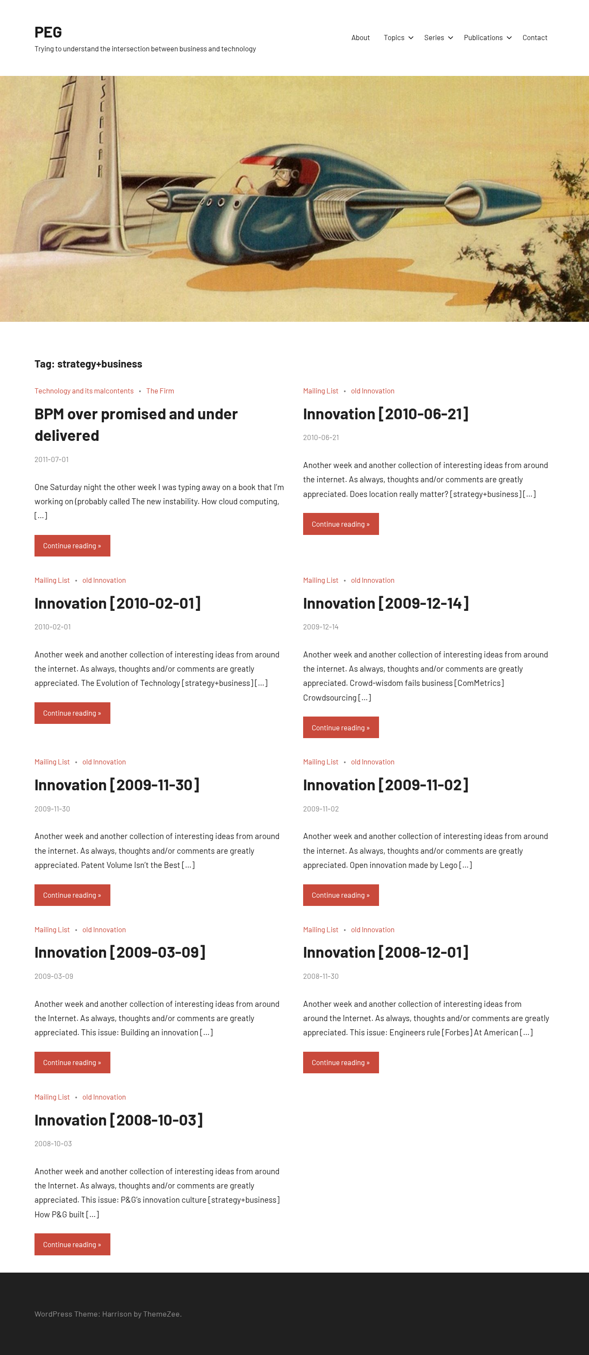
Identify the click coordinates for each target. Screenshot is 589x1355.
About (360, 37)
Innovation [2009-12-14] (386, 602)
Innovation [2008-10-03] (118, 1119)
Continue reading (69, 545)
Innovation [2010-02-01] (117, 602)
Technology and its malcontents (84, 390)
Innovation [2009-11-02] (385, 784)
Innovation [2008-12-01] (385, 951)
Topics (394, 37)
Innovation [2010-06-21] (385, 413)
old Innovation (373, 390)
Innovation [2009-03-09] (119, 951)
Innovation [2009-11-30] (116, 784)
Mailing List (320, 390)
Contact (535, 37)
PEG (48, 31)
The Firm (160, 390)
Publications (483, 37)
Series (434, 37)
